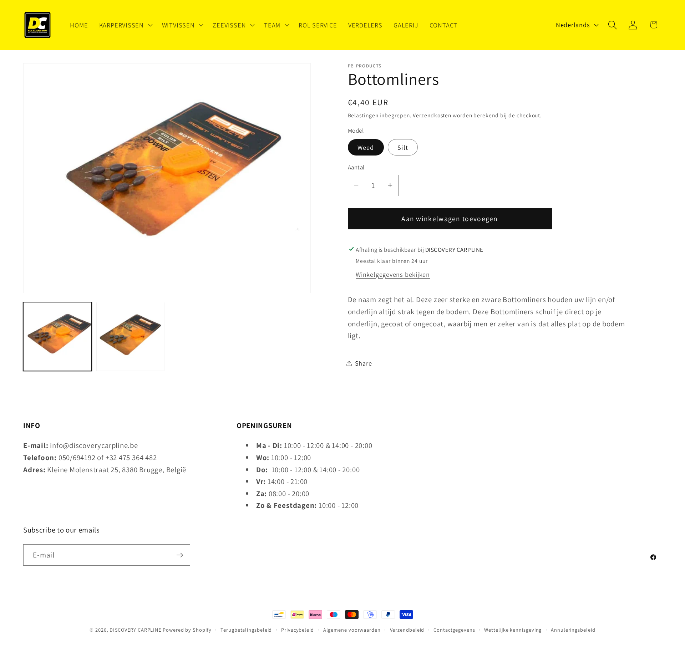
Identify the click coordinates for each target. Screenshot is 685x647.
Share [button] (363, 363)
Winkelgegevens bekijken (393, 274)
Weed (365, 147)
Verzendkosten (432, 114)
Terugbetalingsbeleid (246, 629)
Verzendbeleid (407, 629)
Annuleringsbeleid (573, 629)
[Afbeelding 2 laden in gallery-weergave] (130, 336)
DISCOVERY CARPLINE (135, 629)
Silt (402, 147)
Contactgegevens (454, 629)
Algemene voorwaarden (352, 629)
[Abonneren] (179, 555)
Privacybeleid (297, 629)
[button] (124, 25)
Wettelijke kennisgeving (513, 629)
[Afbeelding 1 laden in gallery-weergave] (57, 336)
